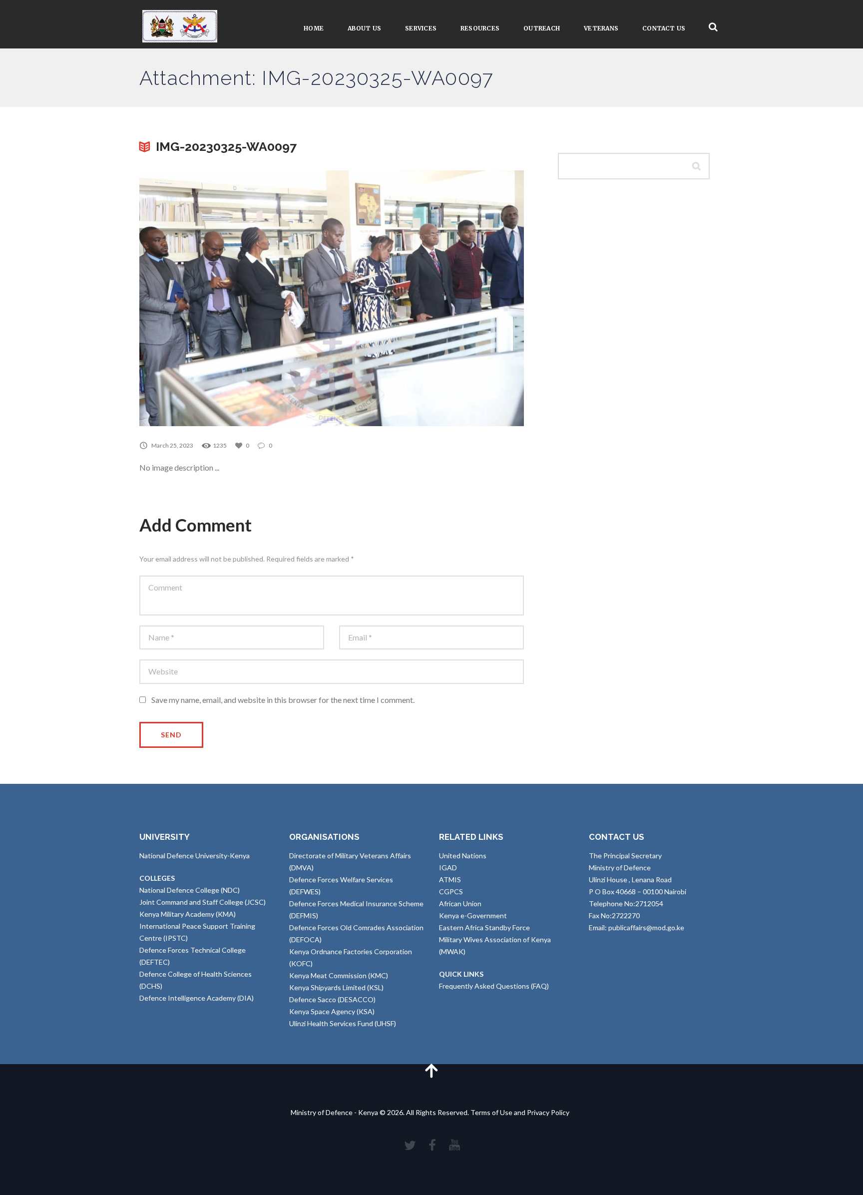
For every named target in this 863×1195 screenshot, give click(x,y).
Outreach (541, 28)
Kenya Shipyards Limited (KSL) (336, 987)
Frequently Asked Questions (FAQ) (494, 986)
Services (420, 28)
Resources (479, 28)
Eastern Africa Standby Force (484, 927)
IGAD (448, 867)
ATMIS (450, 879)
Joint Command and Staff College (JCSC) (202, 902)
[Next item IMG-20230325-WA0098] (428, 298)
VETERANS (601, 28)
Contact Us (663, 28)
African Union (460, 903)
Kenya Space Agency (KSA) (332, 1011)
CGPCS (451, 891)
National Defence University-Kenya (194, 855)
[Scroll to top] (431, 1070)
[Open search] (713, 27)
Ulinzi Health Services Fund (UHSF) (342, 1023)
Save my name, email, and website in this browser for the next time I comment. (283, 699)
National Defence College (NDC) (189, 890)
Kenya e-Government (473, 915)
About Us (364, 28)
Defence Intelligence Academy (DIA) (196, 998)
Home (314, 28)
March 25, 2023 (172, 445)
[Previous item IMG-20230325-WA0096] (235, 298)
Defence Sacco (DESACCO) (332, 999)
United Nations (462, 855)
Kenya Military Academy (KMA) (187, 914)
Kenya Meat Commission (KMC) (338, 975)
